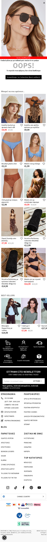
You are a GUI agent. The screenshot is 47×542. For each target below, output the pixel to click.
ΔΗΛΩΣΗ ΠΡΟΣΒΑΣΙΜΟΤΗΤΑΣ (34, 416)
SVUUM (3, 456)
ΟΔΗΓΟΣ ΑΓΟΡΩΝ (7, 438)
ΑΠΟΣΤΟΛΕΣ (5, 443)
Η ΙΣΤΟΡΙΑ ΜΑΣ (29, 438)
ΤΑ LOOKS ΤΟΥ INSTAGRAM (10, 473)
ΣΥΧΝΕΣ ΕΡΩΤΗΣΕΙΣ (8, 465)
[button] (4, 537)
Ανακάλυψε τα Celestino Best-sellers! (23, 77)
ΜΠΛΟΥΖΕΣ (28, 462)
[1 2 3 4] (23, 29)
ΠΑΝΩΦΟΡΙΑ (28, 476)
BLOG (4, 426)
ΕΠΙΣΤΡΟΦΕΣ (6, 447)
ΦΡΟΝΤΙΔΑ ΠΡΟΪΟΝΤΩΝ (32, 403)
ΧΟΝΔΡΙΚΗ (27, 447)
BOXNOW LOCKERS (7, 451)
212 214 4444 (9, 398)
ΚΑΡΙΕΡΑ (27, 451)
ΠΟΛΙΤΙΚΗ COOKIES (30, 412)
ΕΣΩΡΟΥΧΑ (28, 480)
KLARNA (3, 460)
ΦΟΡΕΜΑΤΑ (28, 471)
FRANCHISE (28, 443)
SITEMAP (27, 424)
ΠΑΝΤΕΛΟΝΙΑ (28, 467)
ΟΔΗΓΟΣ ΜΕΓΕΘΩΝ (30, 420)
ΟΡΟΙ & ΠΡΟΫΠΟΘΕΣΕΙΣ (32, 399)
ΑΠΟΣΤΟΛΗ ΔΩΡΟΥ (8, 469)
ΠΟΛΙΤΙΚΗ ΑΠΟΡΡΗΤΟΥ (32, 408)
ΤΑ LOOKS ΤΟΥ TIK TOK (9, 478)
